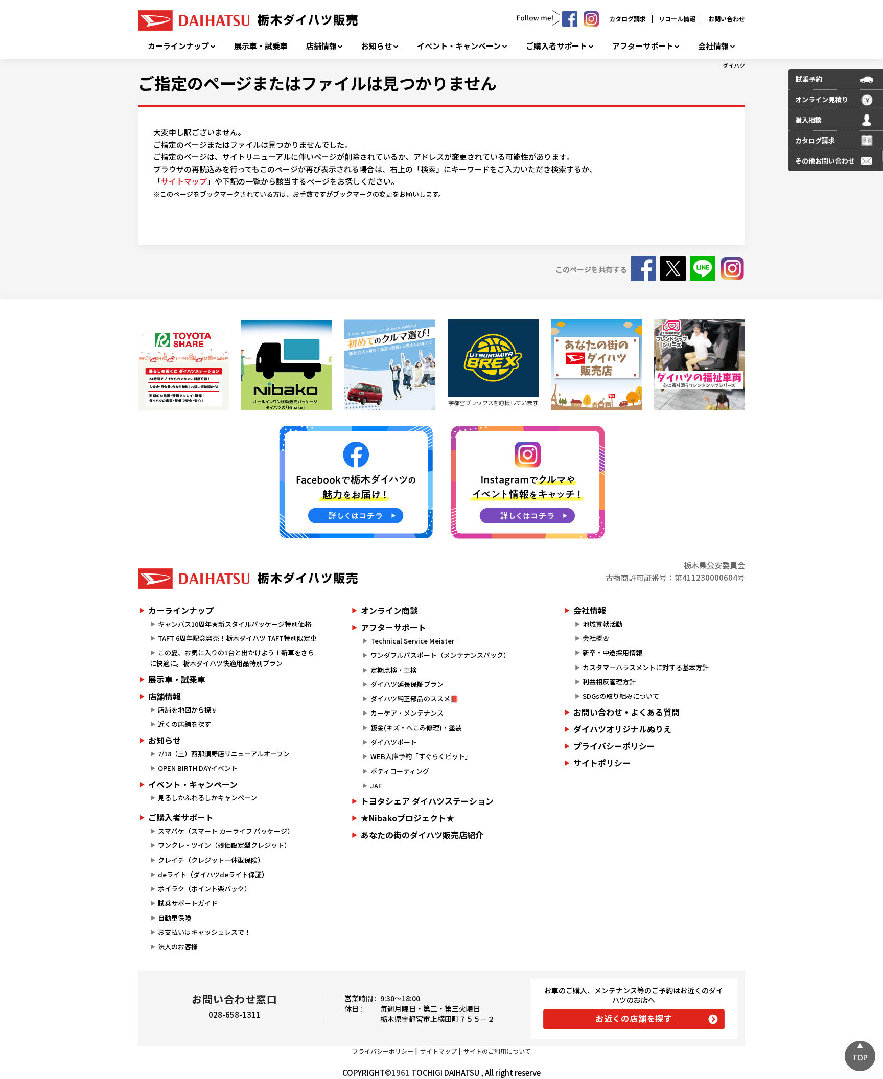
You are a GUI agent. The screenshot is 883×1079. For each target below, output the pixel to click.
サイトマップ (184, 181)
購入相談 (808, 120)
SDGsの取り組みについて (621, 696)
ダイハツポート (393, 742)
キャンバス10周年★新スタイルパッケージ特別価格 (234, 624)
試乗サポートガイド (188, 903)
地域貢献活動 (602, 624)
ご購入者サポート (556, 46)
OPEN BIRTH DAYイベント (198, 768)
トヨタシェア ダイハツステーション (427, 801)
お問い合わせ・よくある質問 (626, 712)
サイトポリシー (602, 762)
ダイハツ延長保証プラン (407, 684)
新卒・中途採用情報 (612, 652)
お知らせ (376, 46)
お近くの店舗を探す (633, 1018)
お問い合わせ (726, 18)
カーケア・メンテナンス (407, 713)
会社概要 (596, 638)
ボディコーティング (399, 771)
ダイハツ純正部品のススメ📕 (414, 698)
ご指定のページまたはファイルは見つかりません (317, 83)
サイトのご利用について (497, 1051)
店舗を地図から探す (188, 710)
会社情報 (713, 46)
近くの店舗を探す (184, 724)
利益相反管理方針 (609, 681)
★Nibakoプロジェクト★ (407, 818)
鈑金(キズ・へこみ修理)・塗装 (416, 727)
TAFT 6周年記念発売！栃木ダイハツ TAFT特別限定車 (237, 638)
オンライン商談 (389, 610)
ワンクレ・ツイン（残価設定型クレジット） (224, 845)
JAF (376, 785)
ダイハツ (734, 65)
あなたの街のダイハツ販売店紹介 (422, 835)
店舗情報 (321, 46)
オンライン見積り (821, 99)
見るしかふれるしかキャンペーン (207, 797)
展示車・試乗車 (261, 46)
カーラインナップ (178, 46)
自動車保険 (174, 918)
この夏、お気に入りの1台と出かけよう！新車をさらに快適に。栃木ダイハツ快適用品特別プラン (232, 658)
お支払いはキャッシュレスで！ (204, 932)
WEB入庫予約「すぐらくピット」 (421, 756)
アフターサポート (642, 46)
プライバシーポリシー (614, 746)
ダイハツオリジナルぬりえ (622, 729)
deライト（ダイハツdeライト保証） (213, 874)
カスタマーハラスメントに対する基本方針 (646, 667)
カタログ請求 (627, 18)
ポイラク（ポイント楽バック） (204, 888)
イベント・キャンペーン (459, 46)
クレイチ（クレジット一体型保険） (211, 860)
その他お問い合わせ (825, 161)
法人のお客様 (178, 946)
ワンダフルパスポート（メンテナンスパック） (440, 655)
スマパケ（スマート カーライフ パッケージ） (226, 831)
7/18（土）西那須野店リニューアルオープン (224, 754)
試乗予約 (809, 79)
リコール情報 (677, 18)
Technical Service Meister (412, 641)
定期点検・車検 (393, 670)
